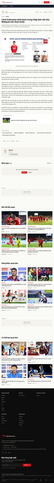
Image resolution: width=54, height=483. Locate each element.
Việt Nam (7, 16)
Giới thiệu (21, 416)
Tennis (3, 399)
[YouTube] (6, 452)
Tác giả (3, 422)
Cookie (51, 480)
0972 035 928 (13, 447)
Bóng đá (3, 16)
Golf (2, 403)
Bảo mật (20, 424)
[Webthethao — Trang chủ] (7, 2)
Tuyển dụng (21, 420)
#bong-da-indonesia (18, 132)
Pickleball (3, 401)
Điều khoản (21, 422)
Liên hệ (20, 418)
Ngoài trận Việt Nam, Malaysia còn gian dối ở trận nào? (24, 120)
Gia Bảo (3, 231)
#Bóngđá (4, 282)
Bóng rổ (3, 397)
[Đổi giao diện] (42, 2)
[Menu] (51, 2)
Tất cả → (12, 6)
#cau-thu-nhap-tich (7, 132)
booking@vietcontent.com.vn (8, 445)
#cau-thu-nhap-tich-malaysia (44, 132)
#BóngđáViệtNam (5, 226)
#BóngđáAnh (30, 282)
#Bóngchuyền (31, 305)
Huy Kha (3, 384)
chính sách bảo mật (13, 467)
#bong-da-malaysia (30, 132)
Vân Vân (3, 287)
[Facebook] (3, 452)
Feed (2, 416)
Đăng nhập (47, 2)
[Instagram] (9, 452)
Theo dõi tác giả (14, 154)
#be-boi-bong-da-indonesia (8, 135)
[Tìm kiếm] (39, 2)
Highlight (3, 418)
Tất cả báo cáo (21, 395)
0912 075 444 (6, 447)
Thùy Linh (29, 310)
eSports (3, 408)
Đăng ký (30, 172)
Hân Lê (6, 12)
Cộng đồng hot (4, 420)
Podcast (38, 395)
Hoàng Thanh (4, 254)
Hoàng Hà (29, 254)
